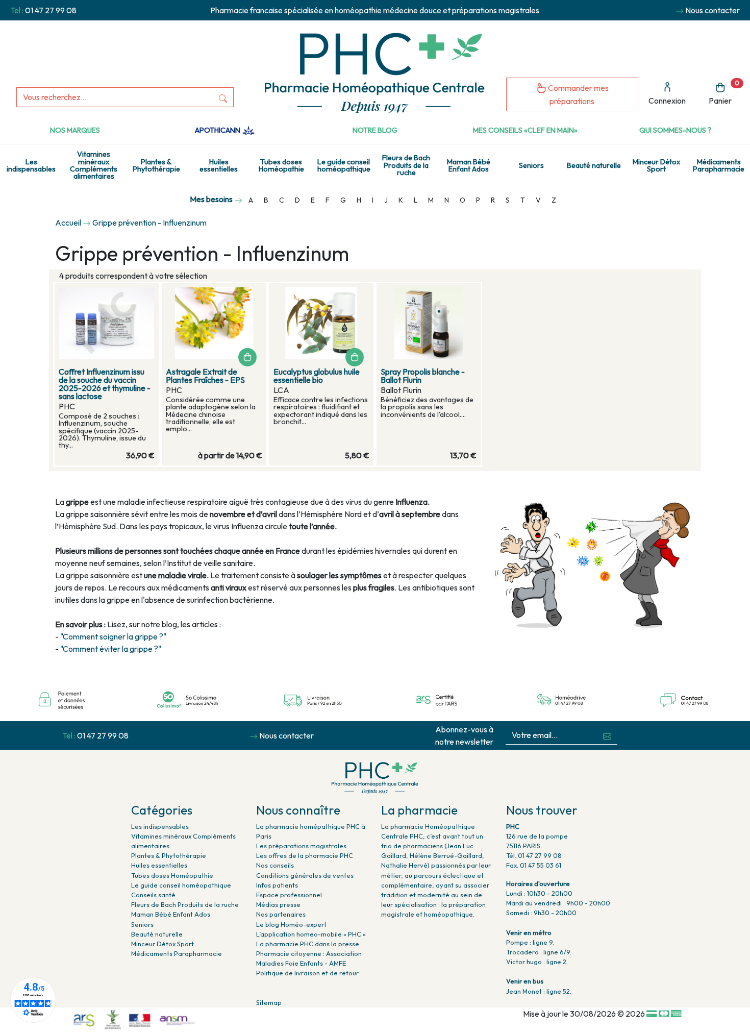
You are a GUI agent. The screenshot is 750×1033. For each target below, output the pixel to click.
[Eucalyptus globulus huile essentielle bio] (321, 323)
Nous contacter (712, 10)
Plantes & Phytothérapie (156, 165)
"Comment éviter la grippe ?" (110, 649)
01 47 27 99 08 (51, 10)
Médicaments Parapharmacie (176, 953)
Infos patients (277, 885)
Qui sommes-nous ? (675, 130)
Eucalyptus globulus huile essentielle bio (316, 375)
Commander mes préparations (577, 95)
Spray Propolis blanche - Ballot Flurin (423, 375)
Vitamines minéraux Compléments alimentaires (93, 165)
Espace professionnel (289, 895)
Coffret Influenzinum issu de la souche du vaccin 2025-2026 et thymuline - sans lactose (105, 383)
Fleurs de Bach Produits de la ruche (406, 165)
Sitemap (269, 1002)
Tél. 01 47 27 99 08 (534, 855)
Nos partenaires (281, 914)
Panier (724, 92)
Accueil (68, 222)
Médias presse (278, 904)
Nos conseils (275, 865)
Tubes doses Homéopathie (281, 165)
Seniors (531, 165)
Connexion (667, 100)
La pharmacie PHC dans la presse (307, 944)
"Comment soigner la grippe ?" (113, 636)
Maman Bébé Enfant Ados (468, 165)
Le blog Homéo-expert (291, 924)
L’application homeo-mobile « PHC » (311, 934)
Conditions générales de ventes (305, 875)
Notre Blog (375, 130)
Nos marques (75, 130)
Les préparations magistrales (301, 846)
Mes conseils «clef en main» (525, 130)
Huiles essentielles (218, 165)
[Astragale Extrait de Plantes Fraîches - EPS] (214, 323)
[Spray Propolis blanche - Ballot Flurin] (429, 323)
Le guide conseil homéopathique (343, 165)
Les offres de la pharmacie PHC (304, 855)
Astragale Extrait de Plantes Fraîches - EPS (205, 375)
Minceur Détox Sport (656, 165)
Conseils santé (153, 895)
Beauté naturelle (594, 165)
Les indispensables (31, 165)
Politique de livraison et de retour (307, 973)
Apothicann (218, 130)
